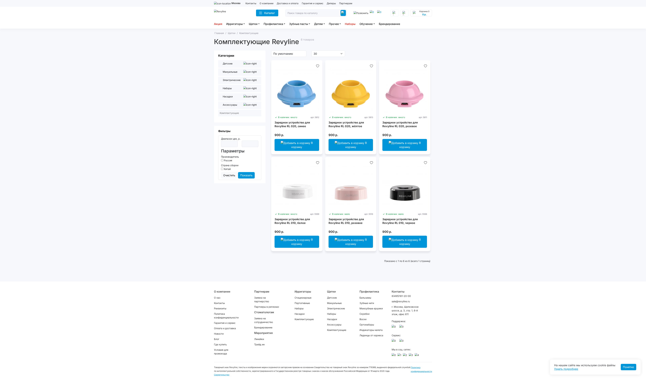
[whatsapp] (380, 13)
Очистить (229, 175)
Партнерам (345, 3)
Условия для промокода (221, 351)
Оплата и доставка (225, 328)
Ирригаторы (234, 24)
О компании (266, 3)
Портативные (302, 303)
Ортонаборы (367, 324)
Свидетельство (221, 374)
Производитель (230, 156)
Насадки (299, 313)
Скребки (364, 313)
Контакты (250, 3)
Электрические (336, 308)
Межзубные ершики (371, 308)
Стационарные (303, 297)
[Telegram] (372, 13)
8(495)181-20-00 (401, 296)
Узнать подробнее (566, 369)
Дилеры (331, 3)
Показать (246, 175)
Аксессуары (334, 324)
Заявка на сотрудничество (263, 320)
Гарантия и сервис (312, 3)
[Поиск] (343, 13)
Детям (318, 24)
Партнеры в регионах (266, 306)
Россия (227, 160)
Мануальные (334, 303)
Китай (227, 169)
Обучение (366, 24)
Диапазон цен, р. (230, 138)
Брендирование (389, 24)
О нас (217, 297)
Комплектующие (304, 319)
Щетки (253, 24)
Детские (332, 297)
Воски (363, 319)
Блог (216, 339)
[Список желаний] (317, 66)
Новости (219, 333)
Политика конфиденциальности (226, 315)
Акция (218, 24)
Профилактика (273, 24)
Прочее (334, 24)
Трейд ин (259, 344)
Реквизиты (220, 308)
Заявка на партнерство (261, 299)
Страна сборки (229, 165)
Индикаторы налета (371, 330)
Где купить (220, 344)
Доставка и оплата (287, 3)
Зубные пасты (298, 24)
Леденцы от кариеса (371, 335)
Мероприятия (263, 333)
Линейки (259, 339)
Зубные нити (367, 303)
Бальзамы (365, 297)
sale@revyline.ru (401, 301)
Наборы (350, 24)
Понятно (628, 367)
